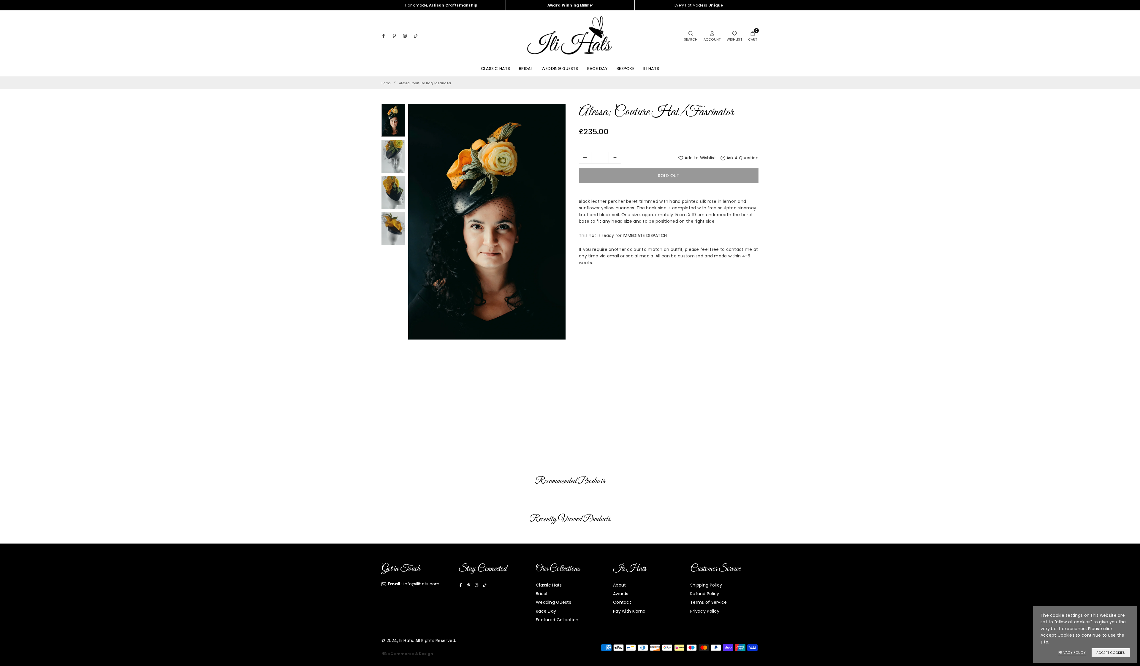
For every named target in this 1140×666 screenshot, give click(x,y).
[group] (487, 222)
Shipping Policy (706, 585)
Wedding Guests (560, 68)
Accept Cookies (1110, 652)
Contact (622, 602)
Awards (620, 594)
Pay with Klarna (629, 611)
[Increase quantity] (615, 157)
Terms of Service (708, 602)
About (619, 585)
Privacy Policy (704, 611)
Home (386, 83)
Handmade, (441, 5)
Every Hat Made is (698, 5)
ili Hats (651, 68)
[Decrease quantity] (585, 157)
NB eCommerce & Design (407, 653)
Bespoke (625, 68)
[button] (752, 35)
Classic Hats (495, 68)
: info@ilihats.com (414, 584)
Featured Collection (557, 620)
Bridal (526, 68)
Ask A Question (742, 158)
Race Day (597, 68)
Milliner (570, 5)
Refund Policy (704, 594)
